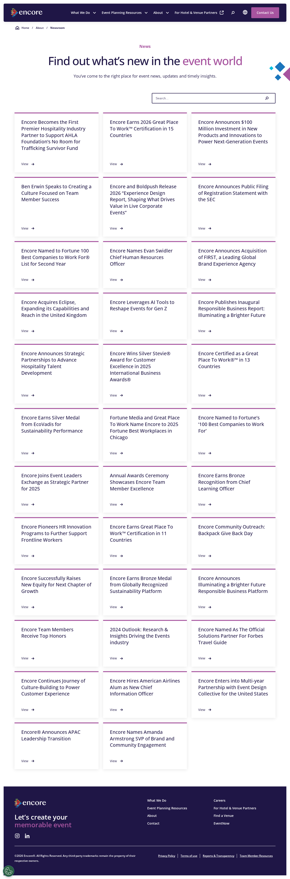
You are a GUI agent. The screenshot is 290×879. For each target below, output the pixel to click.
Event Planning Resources (122, 12)
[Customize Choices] (8, 871)
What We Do (80, 12)
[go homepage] (27, 12)
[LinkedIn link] (27, 836)
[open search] (233, 13)
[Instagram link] (17, 836)
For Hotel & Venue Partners (196, 12)
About (158, 12)
